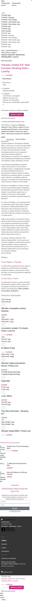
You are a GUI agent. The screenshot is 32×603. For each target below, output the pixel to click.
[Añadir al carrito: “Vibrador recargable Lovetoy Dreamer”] (3, 305)
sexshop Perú (18, 133)
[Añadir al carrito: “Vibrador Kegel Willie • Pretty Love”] (3, 427)
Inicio (3, 50)
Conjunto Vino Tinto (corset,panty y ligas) (18, 447)
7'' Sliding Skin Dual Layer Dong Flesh (16, 464)
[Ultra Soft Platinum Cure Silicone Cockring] (3, 476)
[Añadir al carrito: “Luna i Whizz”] (3, 392)
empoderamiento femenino (9, 129)
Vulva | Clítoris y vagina (8, 52)
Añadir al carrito (16, 114)
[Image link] (8, 519)
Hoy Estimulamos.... (12, 50)
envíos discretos (24, 129)
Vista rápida (8, 305)
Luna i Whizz (6, 396)
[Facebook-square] (3, 529)
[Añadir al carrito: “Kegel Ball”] (3, 377)
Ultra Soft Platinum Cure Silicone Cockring (17, 473)
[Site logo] (6, 4)
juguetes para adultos (8, 131)
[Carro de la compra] (1, 7)
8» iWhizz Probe (8, 348)
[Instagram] (8, 529)
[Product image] (6, 301)
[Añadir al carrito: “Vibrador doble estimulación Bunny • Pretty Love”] (3, 360)
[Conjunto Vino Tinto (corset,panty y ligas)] (3, 452)
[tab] (10, 139)
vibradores (26, 133)
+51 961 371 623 (6, 524)
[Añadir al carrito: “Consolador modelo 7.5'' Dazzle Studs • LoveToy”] (3, 325)
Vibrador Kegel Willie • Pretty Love (16, 431)
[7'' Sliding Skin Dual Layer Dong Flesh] (3, 466)
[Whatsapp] (12, 529)
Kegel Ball (5, 381)
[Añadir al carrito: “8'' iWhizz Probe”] (3, 345)
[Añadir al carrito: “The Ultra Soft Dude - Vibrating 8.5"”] (3, 408)
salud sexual (10, 133)
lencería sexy (19, 131)
